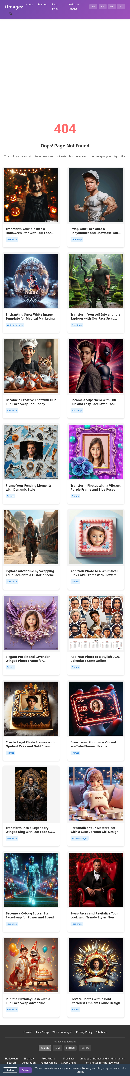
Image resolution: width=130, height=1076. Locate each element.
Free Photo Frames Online (48, 1060)
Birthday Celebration (29, 1060)
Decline (10, 1070)
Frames (42, 4)
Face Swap (42, 1032)
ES (111, 6)
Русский (85, 1047)
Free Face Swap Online (68, 1060)
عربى (57, 1047)
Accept (25, 1070)
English (45, 1047)
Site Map (101, 1032)
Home (29, 4)
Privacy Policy (84, 1032)
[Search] (10, 13)
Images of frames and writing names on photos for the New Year (102, 1060)
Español (70, 1047)
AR (102, 6)
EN (93, 6)
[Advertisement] (65, 61)
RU (121, 6)
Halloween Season (11, 1060)
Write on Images (62, 1032)
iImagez (14, 6)
